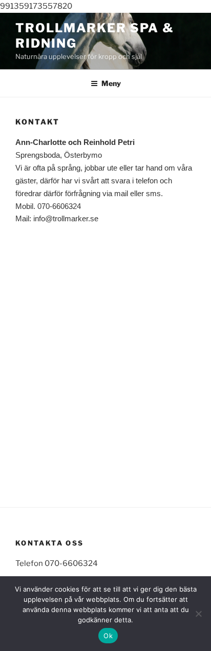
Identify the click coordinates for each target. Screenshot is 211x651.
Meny (111, 83)
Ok (108, 636)
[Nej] (198, 613)
